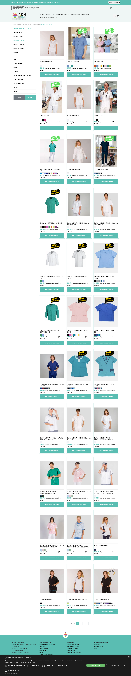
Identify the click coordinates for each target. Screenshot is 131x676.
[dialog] (65, 665)
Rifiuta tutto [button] (115, 665)
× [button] (129, 657)
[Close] (90, 299)
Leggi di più (33, 662)
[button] (44, 674)
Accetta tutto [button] (95, 665)
